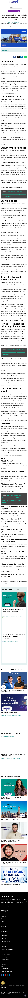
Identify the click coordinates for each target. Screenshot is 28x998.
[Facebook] (1, 975)
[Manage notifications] (25, 995)
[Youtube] (5, 975)
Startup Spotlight (15, 22)
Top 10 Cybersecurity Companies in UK (10, 733)
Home (8, 22)
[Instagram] (7, 975)
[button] (14, 57)
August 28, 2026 (5, 613)
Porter (6, 69)
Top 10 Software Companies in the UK (10, 776)
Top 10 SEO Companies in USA (9, 659)
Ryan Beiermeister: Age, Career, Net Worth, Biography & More (11, 798)
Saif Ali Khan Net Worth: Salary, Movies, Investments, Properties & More (10, 841)
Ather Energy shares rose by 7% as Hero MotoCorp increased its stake (13, 691)
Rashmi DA (10, 613)
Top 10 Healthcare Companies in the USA (11, 884)
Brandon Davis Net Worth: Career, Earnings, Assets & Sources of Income (13, 755)
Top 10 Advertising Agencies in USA (9, 712)
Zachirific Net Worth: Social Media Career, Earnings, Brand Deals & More (13, 863)
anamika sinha (11, 638)
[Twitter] (3, 975)
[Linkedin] (9, 975)
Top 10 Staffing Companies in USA (9, 819)
